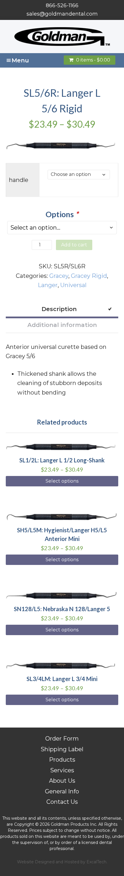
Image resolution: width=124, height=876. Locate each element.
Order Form (62, 738)
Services (62, 770)
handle (18, 179)
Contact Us (62, 801)
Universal (73, 285)
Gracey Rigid (89, 275)
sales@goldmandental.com (62, 14)
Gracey (58, 275)
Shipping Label (62, 749)
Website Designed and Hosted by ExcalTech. (62, 861)
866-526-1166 (62, 5)
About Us (62, 780)
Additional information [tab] (62, 324)
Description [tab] (59, 309)
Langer (48, 285)
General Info (62, 791)
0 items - (93, 60)
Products (62, 759)
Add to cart (74, 245)
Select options (62, 481)
